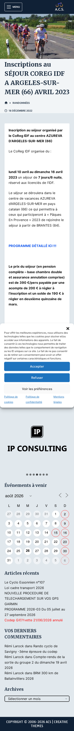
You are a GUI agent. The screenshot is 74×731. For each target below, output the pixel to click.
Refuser (37, 378)
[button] (68, 328)
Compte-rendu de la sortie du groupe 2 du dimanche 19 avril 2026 (36, 662)
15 (56, 532)
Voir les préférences (37, 389)
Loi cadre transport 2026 (24, 588)
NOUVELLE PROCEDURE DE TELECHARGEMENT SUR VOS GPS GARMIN (32, 598)
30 (65, 551)
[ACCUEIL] (6, 102)
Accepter (37, 366)
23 (65, 541)
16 (65, 532)
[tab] (27, 475)
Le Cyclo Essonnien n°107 (25, 582)
